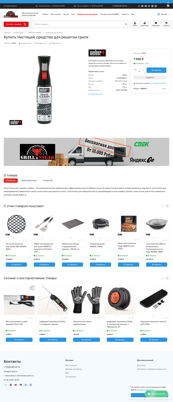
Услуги (66, 14)
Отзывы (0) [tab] (47, 180)
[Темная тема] (167, 6)
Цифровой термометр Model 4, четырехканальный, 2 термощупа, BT (119, 324)
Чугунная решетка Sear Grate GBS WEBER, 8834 (16, 246)
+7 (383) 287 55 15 (119, 6)
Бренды (164, 14)
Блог (73, 14)
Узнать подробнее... (147, 390)
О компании (70, 377)
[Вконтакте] (142, 6)
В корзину (156, 70)
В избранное (41, 43)
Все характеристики (95, 94)
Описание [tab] (10, 180)
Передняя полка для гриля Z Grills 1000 (153, 322)
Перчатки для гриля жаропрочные (82, 322)
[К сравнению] (23, 240)
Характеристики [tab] (29, 180)
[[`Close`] (168, 3)
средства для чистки (54, 33)
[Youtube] (146, 6)
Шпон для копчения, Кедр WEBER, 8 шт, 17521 (127, 246)
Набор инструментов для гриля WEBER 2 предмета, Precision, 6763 (43, 248)
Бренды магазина (73, 369)
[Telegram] (152, 6)
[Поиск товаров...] (126, 24)
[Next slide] (167, 206)
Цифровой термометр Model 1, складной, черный (52, 322)
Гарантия (125, 14)
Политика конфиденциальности (151, 369)
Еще (132, 14)
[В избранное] (26, 240)
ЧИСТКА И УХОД (34, 33)
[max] (156, 6)
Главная (45, 14)
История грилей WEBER (110, 14)
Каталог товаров (13, 24)
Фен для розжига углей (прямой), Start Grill (16, 322)
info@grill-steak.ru (11, 372)
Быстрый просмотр (17, 233)
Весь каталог (56, 14)
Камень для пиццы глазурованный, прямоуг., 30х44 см (70, 246)
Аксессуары (18, 33)
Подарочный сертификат (87, 14)
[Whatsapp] (139, 6)
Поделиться (56, 43)
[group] (44, 89)
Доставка (141, 365)
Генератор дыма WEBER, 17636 (97, 245)
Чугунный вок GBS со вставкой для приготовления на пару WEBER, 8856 (155, 248)
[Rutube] (149, 6)
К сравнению (26, 43)
